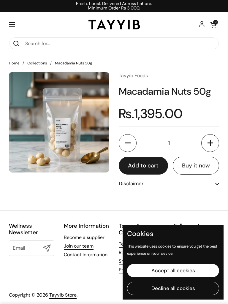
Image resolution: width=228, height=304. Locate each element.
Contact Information (85, 254)
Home (14, 63)
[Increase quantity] (210, 143)
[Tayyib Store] (114, 24)
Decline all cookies (173, 288)
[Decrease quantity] (128, 143)
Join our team (79, 246)
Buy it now (196, 165)
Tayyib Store (63, 295)
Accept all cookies (173, 270)
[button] (213, 25)
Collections (37, 63)
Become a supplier (84, 237)
